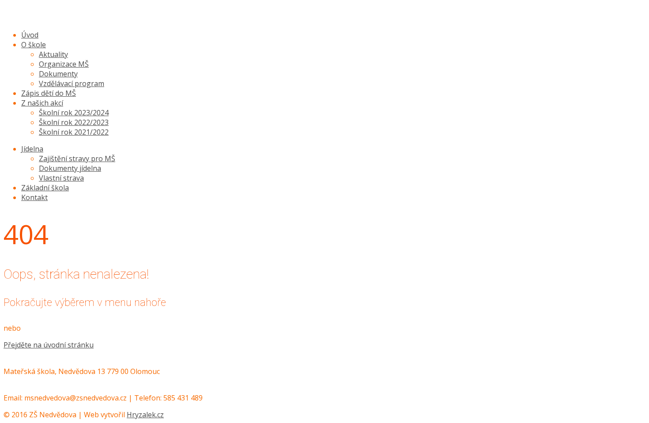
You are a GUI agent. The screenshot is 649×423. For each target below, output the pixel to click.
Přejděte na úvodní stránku (49, 345)
